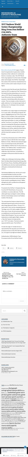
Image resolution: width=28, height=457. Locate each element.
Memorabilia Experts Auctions (8, 353)
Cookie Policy (4, 451)
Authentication (4, 388)
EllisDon (2, 405)
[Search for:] (14, 311)
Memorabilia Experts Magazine (11, 14)
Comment (22, 301)
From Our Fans (6, 324)
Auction (12, 385)
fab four (6, 405)
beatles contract (20, 398)
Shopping (20, 420)
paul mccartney (16, 418)
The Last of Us (21, 428)
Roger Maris (12, 420)
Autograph (13, 388)
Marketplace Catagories (8, 21)
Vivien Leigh (16, 429)
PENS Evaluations (7, 331)
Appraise (3, 3)
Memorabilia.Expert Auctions (8, 357)
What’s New (10, 1)
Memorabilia (5, 416)
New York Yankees (5, 418)
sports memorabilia (8, 426)
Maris (14, 414)
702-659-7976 (4, 370)
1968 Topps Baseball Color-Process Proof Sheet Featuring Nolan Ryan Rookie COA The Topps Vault (13, 342)
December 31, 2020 (9, 64)
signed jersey (17, 421)
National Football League (14, 417)
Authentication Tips (7, 321)
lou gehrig (7, 414)
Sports (23, 421)
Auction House (19, 385)
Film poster (14, 405)
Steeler (14, 428)
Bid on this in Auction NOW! (8, 70)
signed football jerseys (10, 421)
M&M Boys (11, 414)
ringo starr (7, 420)
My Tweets (17, 436)
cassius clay (7, 403)
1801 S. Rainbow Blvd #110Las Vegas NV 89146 (7, 368)
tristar (2, 429)
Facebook (10, 405)
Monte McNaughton (13, 416)
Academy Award (6, 385)
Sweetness (17, 428)
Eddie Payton (17, 404)
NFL (10, 418)
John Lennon (18, 413)
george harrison (5, 413)
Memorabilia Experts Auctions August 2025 (11, 350)
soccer (20, 421)
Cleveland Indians (20, 403)
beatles (3, 398)
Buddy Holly (9, 402)
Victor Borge (11, 429)
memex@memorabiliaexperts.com (9, 371)
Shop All (17, 1)
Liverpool (2, 414)
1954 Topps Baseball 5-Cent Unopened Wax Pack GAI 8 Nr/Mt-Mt (13, 346)
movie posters (19, 416)
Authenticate (10, 3)
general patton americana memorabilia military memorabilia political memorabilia (13, 409)
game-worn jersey (6, 407)
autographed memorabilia (11, 390)
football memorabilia (20, 405)
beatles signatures (6, 400)
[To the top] (25, 447)
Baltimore (6, 392)
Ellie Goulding (22, 404)
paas (12, 418)
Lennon (23, 413)
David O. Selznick (12, 404)
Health (10, 413)
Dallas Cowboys (5, 404)
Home (17, 3)
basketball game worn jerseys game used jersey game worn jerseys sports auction (13, 394)
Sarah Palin (16, 420)
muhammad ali (4, 417)
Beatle (24, 397)
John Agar (13, 413)
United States (6, 429)
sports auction (5, 423)
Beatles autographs (10, 398)
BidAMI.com (15, 400)
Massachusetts (17, 414)
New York (23, 417)
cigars (11, 403)
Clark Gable (14, 403)
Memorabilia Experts (10, 65)
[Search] (2, 6)
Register (3, 1)
